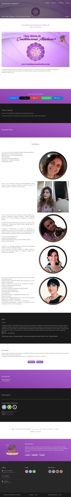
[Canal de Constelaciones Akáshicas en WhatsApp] (34, 471)
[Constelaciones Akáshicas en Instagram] (53, 471)
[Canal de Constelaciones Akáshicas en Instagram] (26, 471)
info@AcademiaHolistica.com (8, 472)
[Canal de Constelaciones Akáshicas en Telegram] (30, 471)
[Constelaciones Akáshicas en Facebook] (50, 471)
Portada (47, 2)
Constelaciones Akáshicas (10, 3)
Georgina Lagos (5, 183)
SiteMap (31, 494)
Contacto (28, 16)
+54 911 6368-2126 (6, 477)
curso (37, 429)
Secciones (54, 2)
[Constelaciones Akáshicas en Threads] (57, 471)
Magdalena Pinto (5, 246)
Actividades (60, 2)
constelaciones (50, 429)
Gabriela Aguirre (5, 277)
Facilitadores (12, 16)
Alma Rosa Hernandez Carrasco (9, 214)
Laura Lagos (4, 152)
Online (7, 16)
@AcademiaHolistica (6, 482)
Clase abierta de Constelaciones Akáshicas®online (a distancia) (35, 26)
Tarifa (17, 16)
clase (33, 429)
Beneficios (39, 361)
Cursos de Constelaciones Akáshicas (23, 429)
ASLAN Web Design (52, 494)
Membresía (31, 361)
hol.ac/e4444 (38, 431)
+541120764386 (9, 414)
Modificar (67, 16)
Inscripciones (22, 16)
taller (40, 429)
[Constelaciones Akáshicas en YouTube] (61, 471)
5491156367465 (10, 413)
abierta (44, 429)
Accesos (67, 2)
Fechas (3, 16)
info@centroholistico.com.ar (11, 411)
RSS (36, 494)
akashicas (56, 429)
